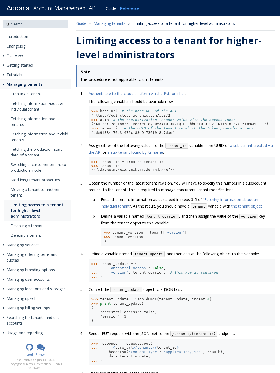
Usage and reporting (25, 332)
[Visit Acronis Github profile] (29, 349)
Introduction (17, 36)
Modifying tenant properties (35, 179)
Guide (111, 8)
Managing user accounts (28, 279)
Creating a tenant (26, 93)
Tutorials (14, 74)
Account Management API (65, 8)
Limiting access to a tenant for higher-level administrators (37, 210)
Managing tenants (24, 84)
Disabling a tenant (27, 225)
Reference (129, 8)
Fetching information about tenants (35, 121)
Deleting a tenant (26, 235)
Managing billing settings (28, 307)
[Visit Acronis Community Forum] (41, 349)
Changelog (16, 46)
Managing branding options (31, 269)
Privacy (40, 354)
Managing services (23, 244)
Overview (15, 55)
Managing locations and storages (36, 288)
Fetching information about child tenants (39, 136)
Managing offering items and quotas (32, 257)
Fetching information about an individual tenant (38, 106)
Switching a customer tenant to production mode (38, 167)
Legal (30, 354)
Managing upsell (21, 298)
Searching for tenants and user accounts (34, 320)
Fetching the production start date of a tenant (36, 152)
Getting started (20, 65)
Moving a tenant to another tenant (35, 192)
